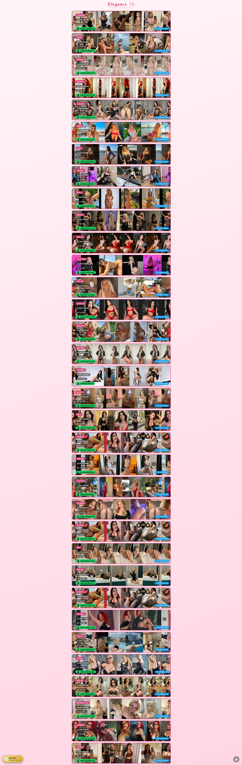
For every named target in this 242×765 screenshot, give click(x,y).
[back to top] (236, 759)
